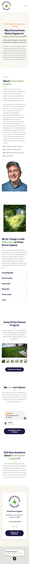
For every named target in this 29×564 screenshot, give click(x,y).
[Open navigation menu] (25, 5)
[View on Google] (5, 423)
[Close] (23, 550)
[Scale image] (14, 351)
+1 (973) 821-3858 (14, 522)
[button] (14, 273)
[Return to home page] (6, 5)
